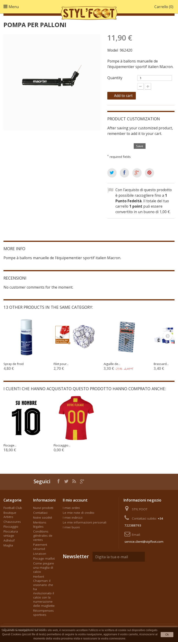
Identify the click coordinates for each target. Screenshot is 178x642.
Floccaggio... (62, 445)
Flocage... (9, 445)
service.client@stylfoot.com (143, 541)
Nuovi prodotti (43, 508)
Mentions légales (39, 524)
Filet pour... (61, 364)
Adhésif (9, 540)
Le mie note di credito (78, 513)
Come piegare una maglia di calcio (43, 567)
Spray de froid (13, 364)
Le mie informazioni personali (84, 522)
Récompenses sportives (43, 612)
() (163, 6)
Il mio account (75, 500)
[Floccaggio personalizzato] (76, 418)
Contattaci (40, 513)
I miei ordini (71, 508)
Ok (167, 634)
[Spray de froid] (26, 336)
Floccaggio (10, 526)
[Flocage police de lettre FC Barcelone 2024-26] (26, 418)
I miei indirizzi (73, 517)
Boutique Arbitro (9, 515)
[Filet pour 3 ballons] (76, 336)
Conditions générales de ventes (42, 535)
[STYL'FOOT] (89, 12)
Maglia (8, 545)
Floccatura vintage (10, 533)
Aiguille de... (112, 364)
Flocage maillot (44, 558)
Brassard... (161, 364)
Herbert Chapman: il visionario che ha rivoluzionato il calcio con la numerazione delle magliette (44, 591)
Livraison (39, 554)
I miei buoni (71, 527)
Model (112, 50)
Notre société (42, 517)
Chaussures (12, 522)
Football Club (12, 508)
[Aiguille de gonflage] (126, 336)
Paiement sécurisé (40, 546)
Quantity (114, 77)
